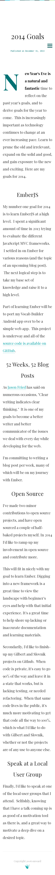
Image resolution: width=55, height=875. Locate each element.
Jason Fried (17, 387)
